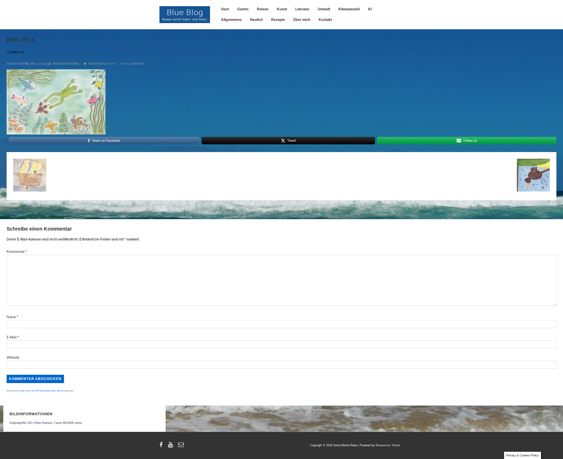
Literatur (302, 9)
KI (370, 9)
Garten (243, 9)
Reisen (263, 9)
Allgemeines (231, 20)
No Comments (135, 63)
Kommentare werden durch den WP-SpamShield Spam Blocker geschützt (40, 391)
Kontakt (325, 20)
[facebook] (162, 446)
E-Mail (12, 337)
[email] (181, 446)
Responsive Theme (388, 445)
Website (13, 357)
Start (225, 9)
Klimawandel (349, 9)
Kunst (282, 9)
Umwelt (324, 9)
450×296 (32, 422)
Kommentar (17, 251)
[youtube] (171, 446)
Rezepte (278, 20)
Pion (28, 52)
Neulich (256, 20)
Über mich (301, 20)
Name (11, 317)
